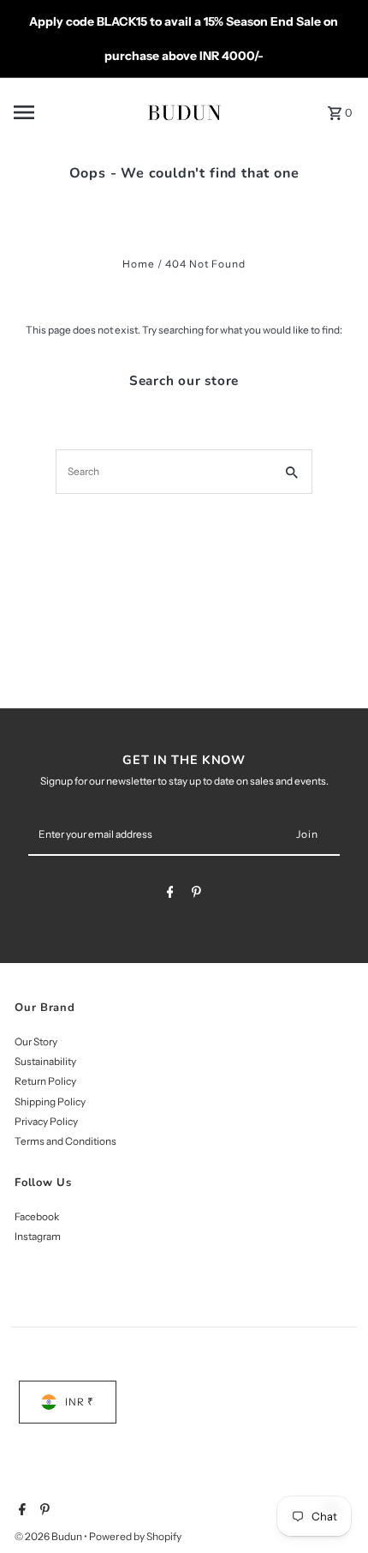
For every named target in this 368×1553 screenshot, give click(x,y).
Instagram (38, 1236)
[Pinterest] (196, 894)
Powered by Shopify (135, 1536)
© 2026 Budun (49, 1536)
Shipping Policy (50, 1101)
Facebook (37, 1216)
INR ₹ (79, 1401)
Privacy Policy (46, 1121)
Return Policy (45, 1080)
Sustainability (45, 1061)
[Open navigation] (67, 112)
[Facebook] (170, 894)
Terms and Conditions (65, 1141)
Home (138, 263)
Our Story (36, 1041)
